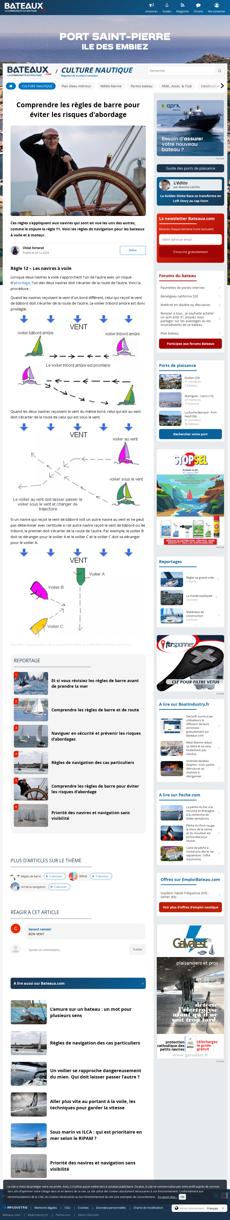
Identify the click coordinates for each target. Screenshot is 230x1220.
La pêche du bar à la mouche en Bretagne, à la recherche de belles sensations (200, 812)
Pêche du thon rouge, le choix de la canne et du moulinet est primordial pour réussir (200, 833)
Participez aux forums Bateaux (190, 344)
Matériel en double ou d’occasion (185, 305)
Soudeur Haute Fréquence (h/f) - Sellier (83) (185, 895)
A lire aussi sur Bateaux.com (39, 983)
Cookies (83, 1208)
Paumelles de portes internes (183, 288)
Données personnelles (111, 1208)
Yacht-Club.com (88, 1215)
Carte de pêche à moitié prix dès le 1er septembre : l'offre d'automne (200, 853)
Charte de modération (148, 1208)
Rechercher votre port (190, 434)
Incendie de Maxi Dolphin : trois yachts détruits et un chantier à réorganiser (200, 768)
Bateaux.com (11, 1215)
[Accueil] (11, 86)
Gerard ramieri (40, 929)
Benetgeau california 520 (179, 296)
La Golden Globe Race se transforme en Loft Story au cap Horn (190, 198)
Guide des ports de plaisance (190, 168)
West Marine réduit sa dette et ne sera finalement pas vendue (199, 748)
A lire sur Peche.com (179, 795)
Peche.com (63, 1215)
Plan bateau (170, 333)
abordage (21, 282)
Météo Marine (111, 86)
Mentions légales (45, 1208)
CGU (67, 1208)
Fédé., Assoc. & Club (177, 86)
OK (182, 1197)
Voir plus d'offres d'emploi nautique (190, 907)
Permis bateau (142, 86)
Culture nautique (37, 86)
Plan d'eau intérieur (76, 86)
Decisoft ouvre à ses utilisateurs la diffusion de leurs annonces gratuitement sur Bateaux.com (199, 725)
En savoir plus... (167, 1197)
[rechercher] (220, 70)
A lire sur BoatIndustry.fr (184, 704)
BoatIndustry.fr (38, 1215)
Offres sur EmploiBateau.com (190, 879)
